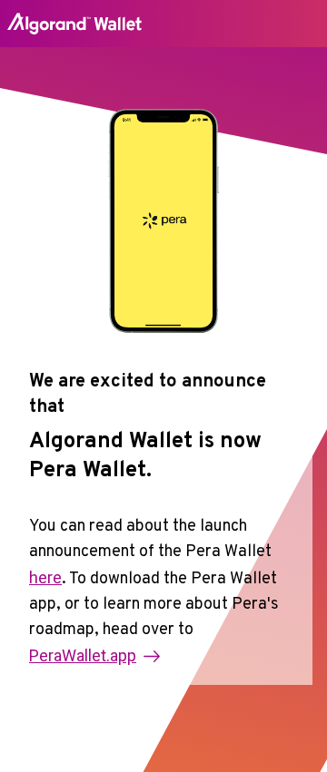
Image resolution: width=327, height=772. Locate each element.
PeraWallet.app (82, 655)
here (45, 577)
